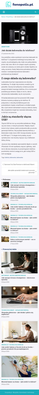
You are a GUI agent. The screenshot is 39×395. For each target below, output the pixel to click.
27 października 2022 (7, 53)
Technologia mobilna (25, 204)
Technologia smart (16, 193)
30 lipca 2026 (14, 189)
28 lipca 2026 (14, 211)
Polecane (6, 179)
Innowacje (13, 204)
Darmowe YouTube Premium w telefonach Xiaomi (19, 164)
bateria (7, 157)
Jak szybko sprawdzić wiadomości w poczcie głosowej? (21, 171)
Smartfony (5, 46)
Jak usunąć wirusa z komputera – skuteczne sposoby (23, 186)
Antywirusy (14, 182)
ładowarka (20, 157)
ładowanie (13, 157)
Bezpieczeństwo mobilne (27, 182)
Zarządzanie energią (30, 193)
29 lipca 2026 (14, 200)
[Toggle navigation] (3, 11)
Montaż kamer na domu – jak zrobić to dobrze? (23, 218)
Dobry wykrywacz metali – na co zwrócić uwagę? (22, 240)
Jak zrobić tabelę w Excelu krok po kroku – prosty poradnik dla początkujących (23, 208)
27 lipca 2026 (14, 243)
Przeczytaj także (10, 249)
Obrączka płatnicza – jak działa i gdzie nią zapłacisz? (22, 197)
